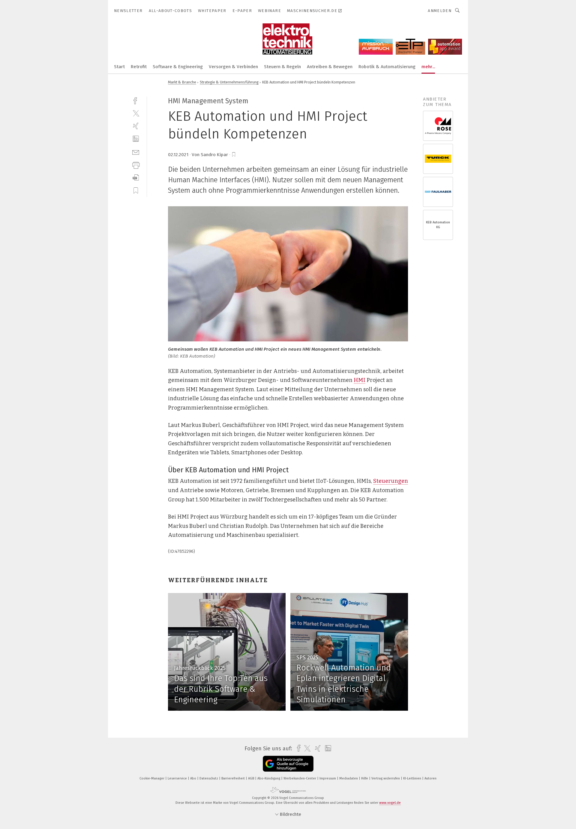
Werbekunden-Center (300, 778)
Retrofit (139, 66)
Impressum (328, 778)
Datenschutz (209, 778)
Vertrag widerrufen (386, 778)
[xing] (136, 126)
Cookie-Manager (152, 778)
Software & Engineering (178, 66)
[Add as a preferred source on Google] (288, 764)
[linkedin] (136, 139)
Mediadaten (349, 778)
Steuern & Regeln (282, 66)
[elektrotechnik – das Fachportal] (119, 66)
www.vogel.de (390, 803)
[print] (136, 164)
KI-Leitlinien (412, 778)
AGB (251, 778)
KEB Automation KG (438, 224)
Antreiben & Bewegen (329, 66)
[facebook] (136, 100)
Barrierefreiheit (233, 778)
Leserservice (178, 778)
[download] (136, 177)
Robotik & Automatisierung (387, 66)
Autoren (430, 778)
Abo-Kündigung (269, 778)
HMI (359, 380)
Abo (193, 778)
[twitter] (136, 113)
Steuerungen (390, 481)
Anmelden (440, 10)
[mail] (136, 152)
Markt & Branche (182, 82)
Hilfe (365, 778)
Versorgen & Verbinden (233, 66)
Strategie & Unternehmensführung (229, 82)
